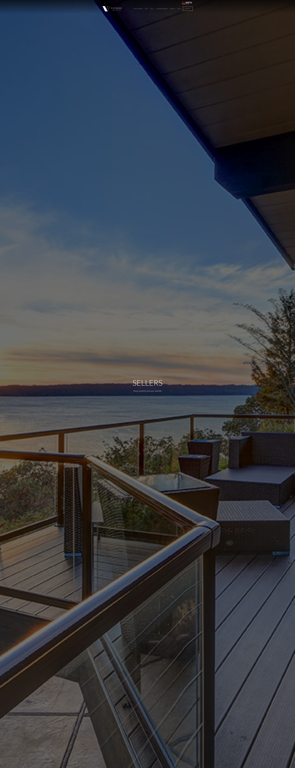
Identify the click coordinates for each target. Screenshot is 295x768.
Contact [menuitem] (188, 8)
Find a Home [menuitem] (137, 8)
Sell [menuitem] (152, 8)
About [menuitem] (172, 8)
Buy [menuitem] (146, 8)
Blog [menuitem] (179, 8)
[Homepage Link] (112, 8)
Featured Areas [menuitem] (161, 8)
